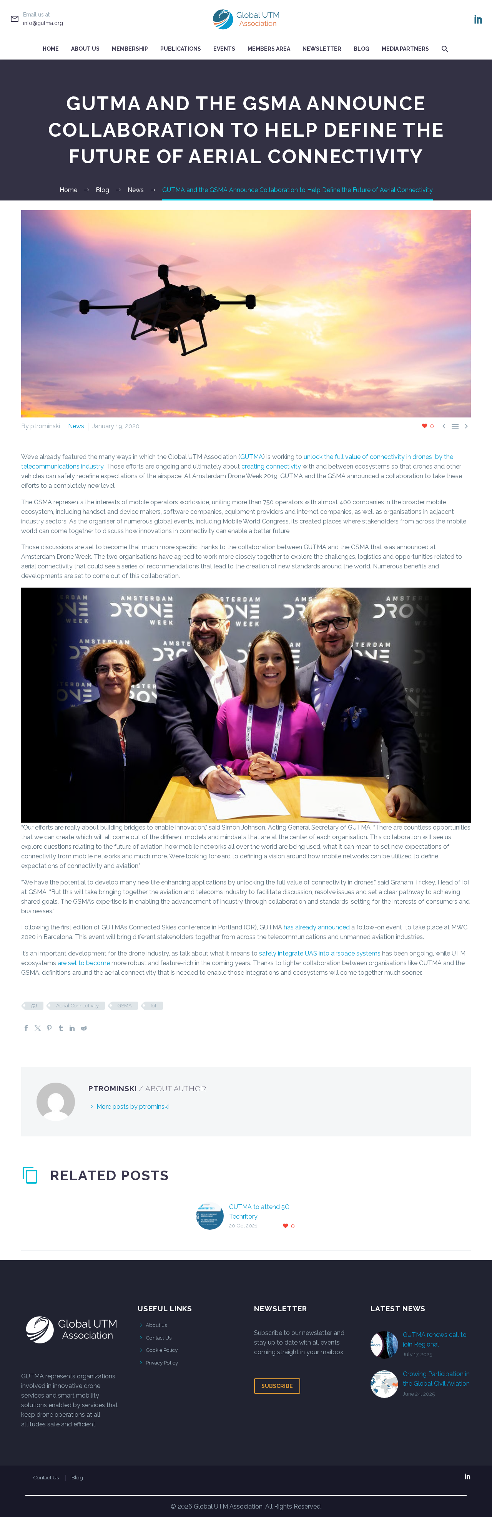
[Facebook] (26, 1028)
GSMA (125, 1006)
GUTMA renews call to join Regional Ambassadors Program (436, 1344)
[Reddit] (84, 1028)
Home (51, 49)
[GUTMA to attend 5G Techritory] (212, 1216)
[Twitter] (38, 1028)
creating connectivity (271, 466)
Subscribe (277, 1386)
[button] (445, 49)
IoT (154, 1006)
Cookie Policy (162, 1350)
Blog (361, 49)
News (76, 426)
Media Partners (405, 49)
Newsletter (322, 49)
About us (156, 1325)
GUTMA (251, 456)
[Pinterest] (49, 1028)
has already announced (317, 927)
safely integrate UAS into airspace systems (320, 953)
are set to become (84, 963)
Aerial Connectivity (77, 1006)
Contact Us (158, 1338)
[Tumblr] (61, 1028)
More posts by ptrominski (132, 1106)
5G (34, 1006)
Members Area (269, 49)
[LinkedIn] (478, 19)
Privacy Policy (162, 1363)
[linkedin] (468, 1476)
